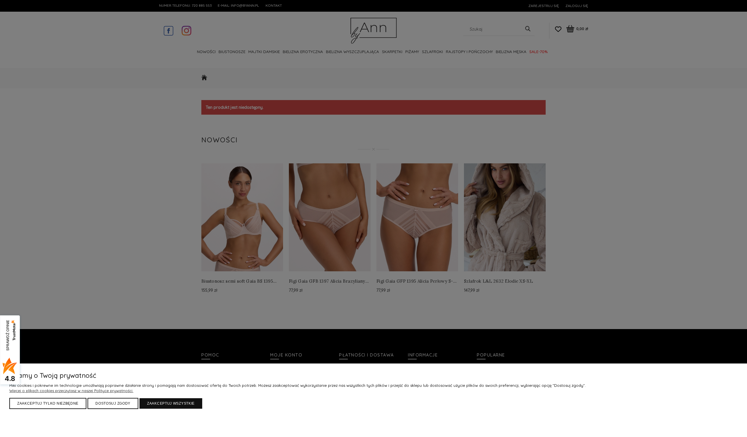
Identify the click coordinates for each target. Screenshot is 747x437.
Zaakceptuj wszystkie (171, 403)
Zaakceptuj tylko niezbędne (47, 403)
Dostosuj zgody (112, 403)
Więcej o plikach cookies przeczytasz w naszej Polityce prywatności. (71, 390)
